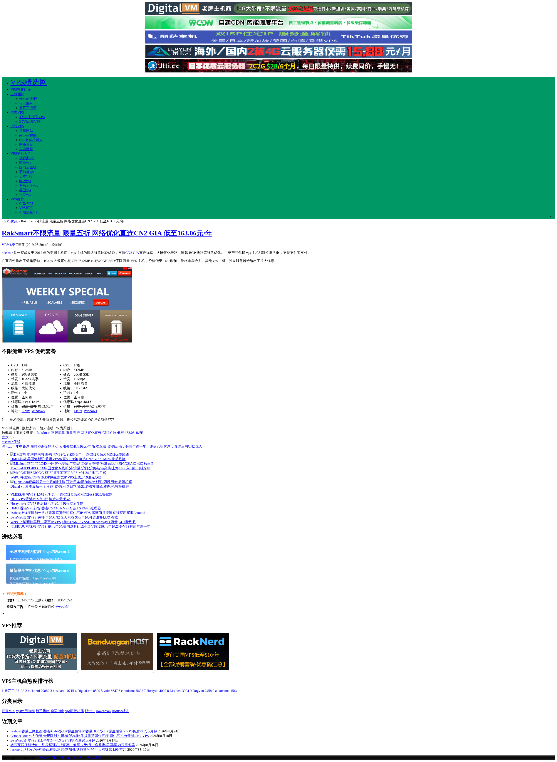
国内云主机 (28, 167)
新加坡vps (26, 172)
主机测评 (17, 94)
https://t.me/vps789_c (45, 578)
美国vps (25, 190)
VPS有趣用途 (20, 89)
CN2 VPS (26, 203)
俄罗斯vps (26, 158)
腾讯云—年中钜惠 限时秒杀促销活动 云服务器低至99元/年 (46, 446)
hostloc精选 (120, 711)
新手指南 (43, 711)
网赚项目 (26, 144)
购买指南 (57, 711)
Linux (26, 411)
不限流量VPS (29, 212)
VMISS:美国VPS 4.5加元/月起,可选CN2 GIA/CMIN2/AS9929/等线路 (61, 494)
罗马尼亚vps (28, 185)
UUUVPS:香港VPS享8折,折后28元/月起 (40, 499)
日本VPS (26, 176)
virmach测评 (28, 99)
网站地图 (94, 758)
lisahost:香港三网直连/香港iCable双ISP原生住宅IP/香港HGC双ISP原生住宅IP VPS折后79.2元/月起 (83, 731)
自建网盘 (26, 149)
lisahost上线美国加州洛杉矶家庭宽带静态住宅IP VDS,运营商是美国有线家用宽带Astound (77, 513)
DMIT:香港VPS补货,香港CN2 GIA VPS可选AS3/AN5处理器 (55, 508)
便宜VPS (8, 711)
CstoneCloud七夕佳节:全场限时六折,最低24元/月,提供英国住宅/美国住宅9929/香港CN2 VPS (79, 736)
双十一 (90, 711)
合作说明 (62, 607)
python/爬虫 (28, 135)
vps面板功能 (74, 711)
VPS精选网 (28, 82)
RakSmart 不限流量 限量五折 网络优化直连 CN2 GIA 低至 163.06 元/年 (90, 433)
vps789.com (56, 551)
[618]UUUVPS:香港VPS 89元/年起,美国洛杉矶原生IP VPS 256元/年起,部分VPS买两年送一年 (80, 526)
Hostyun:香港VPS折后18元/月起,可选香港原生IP (46, 503)
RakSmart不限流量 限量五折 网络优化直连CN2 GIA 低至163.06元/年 (107, 233)
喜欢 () (7, 437)
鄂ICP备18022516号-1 (68, 758)
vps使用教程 (25, 711)
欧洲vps (25, 181)
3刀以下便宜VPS (32, 117)
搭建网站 (26, 131)
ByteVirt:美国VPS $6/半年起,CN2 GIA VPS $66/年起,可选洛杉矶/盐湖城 (64, 517)
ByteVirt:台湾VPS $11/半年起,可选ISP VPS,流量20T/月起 (52, 740)
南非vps (25, 162)
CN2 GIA (132, 253)
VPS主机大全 (20, 153)
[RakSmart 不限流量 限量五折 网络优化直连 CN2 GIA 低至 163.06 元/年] (67, 341)
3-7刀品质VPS (30, 121)
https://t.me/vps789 (44, 583)
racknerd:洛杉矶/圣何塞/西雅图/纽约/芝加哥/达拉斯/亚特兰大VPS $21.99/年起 (68, 749)
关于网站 (43, 758)
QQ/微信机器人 (31, 140)
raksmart (7, 253)
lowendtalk (103, 711)
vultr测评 (25, 103)
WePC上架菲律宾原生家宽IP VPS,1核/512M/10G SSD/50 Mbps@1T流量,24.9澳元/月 (73, 522)
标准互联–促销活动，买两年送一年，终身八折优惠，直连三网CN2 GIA (147, 446)
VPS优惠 (26, 208)
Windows (38, 411)
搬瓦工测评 (28, 108)
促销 (16, 442)
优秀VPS (17, 112)
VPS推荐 (17, 199)
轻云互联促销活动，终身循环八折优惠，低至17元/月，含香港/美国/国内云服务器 (72, 745)
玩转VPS (17, 126)
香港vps (25, 194)
